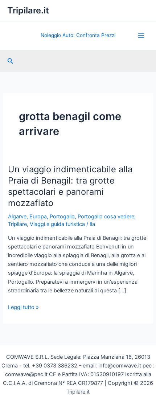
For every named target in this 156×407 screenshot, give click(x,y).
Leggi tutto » (23, 308)
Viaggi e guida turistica (57, 224)
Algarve (17, 216)
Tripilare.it (28, 10)
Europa (38, 216)
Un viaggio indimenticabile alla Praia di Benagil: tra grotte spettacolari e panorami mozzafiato (70, 186)
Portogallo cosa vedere (106, 216)
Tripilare (17, 224)
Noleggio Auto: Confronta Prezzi (78, 35)
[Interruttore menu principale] (141, 35)
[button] (10, 61)
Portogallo (62, 216)
